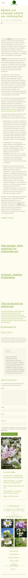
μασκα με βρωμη (5, 322)
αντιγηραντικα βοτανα (7, 311)
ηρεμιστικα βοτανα (6, 318)
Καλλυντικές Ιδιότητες (16, 20)
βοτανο (22, 315)
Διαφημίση (14, 564)
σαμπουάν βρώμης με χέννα (8, 111)
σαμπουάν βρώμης (12, 109)
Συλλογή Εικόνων (14, 554)
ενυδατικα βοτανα (21, 316)
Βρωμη (3, 316)
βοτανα (16, 311)
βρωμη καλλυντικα (11, 316)
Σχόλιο (2, 388)
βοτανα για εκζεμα (9, 313)
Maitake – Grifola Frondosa (10, 496)
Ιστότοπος (3, 420)
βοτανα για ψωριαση (13, 315)
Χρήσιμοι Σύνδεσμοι (14, 557)
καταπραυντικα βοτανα (19, 320)
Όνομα (3, 407)
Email (2, 414)
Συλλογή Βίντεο (14, 551)
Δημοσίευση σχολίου (9, 434)
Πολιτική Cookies (14, 561)
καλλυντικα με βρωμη (7, 320)
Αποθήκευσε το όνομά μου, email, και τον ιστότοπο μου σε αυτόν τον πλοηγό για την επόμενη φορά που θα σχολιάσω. (14, 429)
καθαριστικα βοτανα (17, 318)
